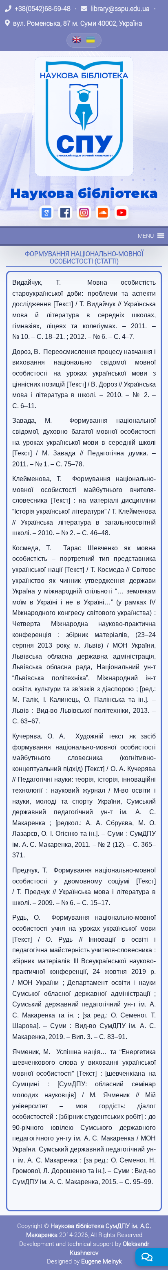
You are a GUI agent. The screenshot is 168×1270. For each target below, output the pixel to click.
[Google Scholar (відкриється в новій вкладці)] (46, 212)
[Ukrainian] (91, 39)
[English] (77, 39)
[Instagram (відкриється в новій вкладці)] (84, 212)
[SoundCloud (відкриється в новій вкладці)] (102, 212)
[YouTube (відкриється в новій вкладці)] (121, 212)
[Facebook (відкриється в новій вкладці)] (65, 212)
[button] (146, 236)
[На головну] (84, 116)
